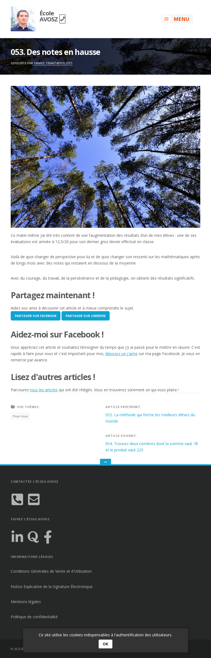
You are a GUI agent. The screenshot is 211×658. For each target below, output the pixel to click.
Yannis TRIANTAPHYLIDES (53, 63)
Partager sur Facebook (35, 316)
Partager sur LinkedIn (86, 316)
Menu (181, 19)
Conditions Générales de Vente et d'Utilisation (51, 571)
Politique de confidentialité (34, 616)
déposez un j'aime (121, 353)
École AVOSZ (49, 16)
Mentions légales (26, 601)
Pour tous (20, 416)
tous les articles (44, 389)
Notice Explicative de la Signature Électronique (52, 586)
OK (105, 643)
